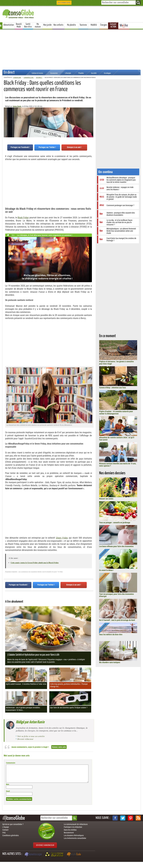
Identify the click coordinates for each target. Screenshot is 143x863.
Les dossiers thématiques (74, 835)
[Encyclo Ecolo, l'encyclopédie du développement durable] (74, 854)
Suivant (5, 121)
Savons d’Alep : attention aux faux (112, 387)
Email (8, 791)
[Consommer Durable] (54, 854)
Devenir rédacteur (25, 739)
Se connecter (64, 2)
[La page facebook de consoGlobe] (115, 817)
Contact (5, 830)
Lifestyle (68, 73)
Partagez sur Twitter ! (47, 147)
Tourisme (83, 25)
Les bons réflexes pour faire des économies (116, 546)
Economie (54, 73)
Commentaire (10, 763)
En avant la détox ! (106, 570)
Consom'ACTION (113, 25)
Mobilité (94, 25)
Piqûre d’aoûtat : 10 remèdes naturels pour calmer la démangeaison (116, 412)
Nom (7, 784)
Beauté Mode (19, 25)
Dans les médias (70, 830)
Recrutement (69, 832)
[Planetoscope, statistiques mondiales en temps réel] (34, 854)
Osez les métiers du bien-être (110, 634)
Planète (81, 73)
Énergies (103, 25)
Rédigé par (30, 722)
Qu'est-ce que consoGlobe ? (12, 824)
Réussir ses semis (106, 499)
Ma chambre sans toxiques (109, 662)
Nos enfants (58, 25)
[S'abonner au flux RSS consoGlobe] (138, 817)
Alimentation (8, 25)
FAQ (3, 832)
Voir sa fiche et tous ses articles (31, 736)
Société (93, 73)
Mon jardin (47, 25)
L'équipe (5, 827)
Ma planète (71, 25)
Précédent (91, 121)
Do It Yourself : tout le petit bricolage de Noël (117, 620)
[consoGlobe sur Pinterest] (130, 817)
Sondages (107, 73)
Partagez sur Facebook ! (20, 147)
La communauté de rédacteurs (76, 824)
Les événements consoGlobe (75, 838)
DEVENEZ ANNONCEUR (45, 845)
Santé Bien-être (28, 25)
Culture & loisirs (37, 73)
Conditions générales (10, 835)
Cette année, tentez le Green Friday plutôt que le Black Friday (35, 562)
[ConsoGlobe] (18, 13)
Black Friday (23, 217)
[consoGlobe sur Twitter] (122, 817)
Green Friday (62, 537)
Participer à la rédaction (73, 827)
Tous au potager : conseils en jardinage (114, 522)
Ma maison (38, 25)
